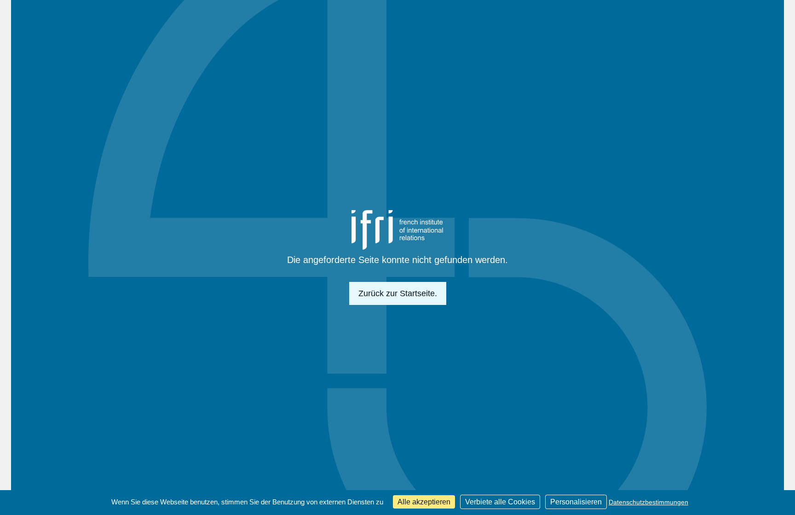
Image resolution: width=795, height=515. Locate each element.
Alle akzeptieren (424, 502)
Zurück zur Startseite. (397, 293)
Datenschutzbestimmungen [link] (648, 502)
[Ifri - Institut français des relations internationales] (397, 230)
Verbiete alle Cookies (500, 502)
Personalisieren (576, 502)
